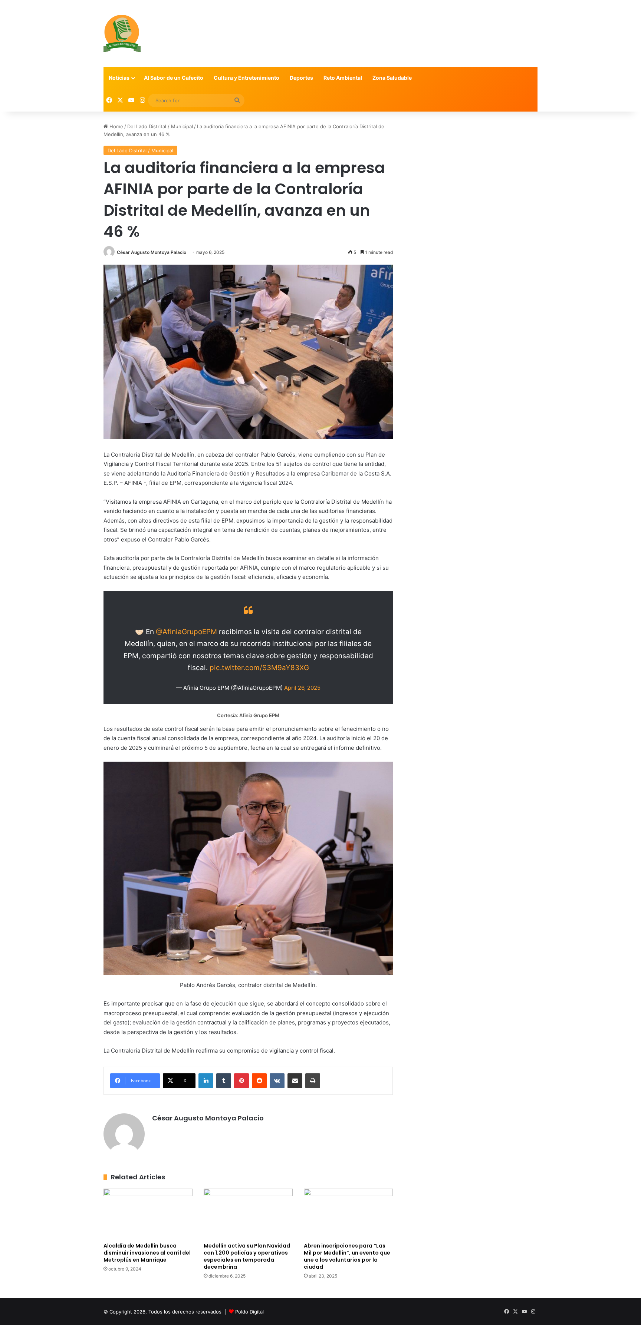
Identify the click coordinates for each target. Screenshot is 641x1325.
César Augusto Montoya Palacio (151, 252)
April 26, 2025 (302, 687)
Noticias (119, 77)
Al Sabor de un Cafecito (173, 77)
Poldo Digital (249, 1312)
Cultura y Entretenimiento (246, 77)
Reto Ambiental (342, 77)
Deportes (301, 77)
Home (115, 126)
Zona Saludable (392, 77)
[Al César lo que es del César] (122, 33)
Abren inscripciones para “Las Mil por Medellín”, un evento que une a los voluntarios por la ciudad (347, 1256)
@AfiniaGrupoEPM (186, 631)
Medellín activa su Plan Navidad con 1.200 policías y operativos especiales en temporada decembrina (247, 1256)
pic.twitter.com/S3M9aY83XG (259, 667)
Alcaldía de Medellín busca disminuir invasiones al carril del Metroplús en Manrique (147, 1252)
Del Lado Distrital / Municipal (160, 126)
